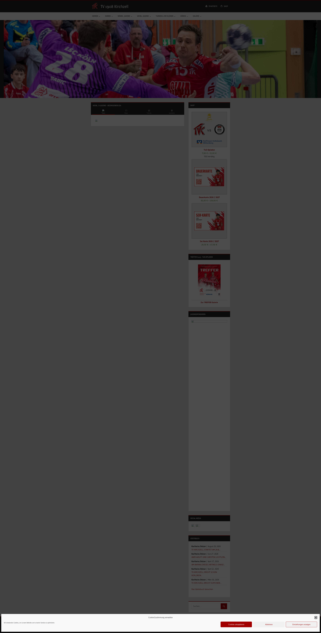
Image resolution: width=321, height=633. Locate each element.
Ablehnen (269, 624)
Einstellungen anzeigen (301, 624)
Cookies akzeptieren (236, 624)
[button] (316, 617)
